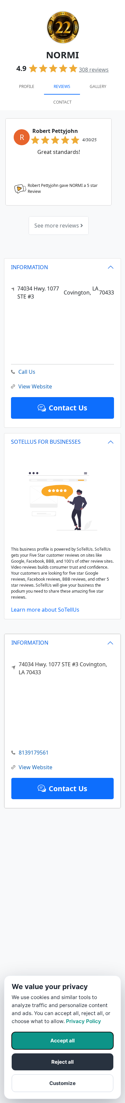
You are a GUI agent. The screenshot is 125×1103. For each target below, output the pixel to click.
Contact (62, 102)
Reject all (62, 1062)
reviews (94, 69)
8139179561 (34, 752)
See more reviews (57, 225)
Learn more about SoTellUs (45, 609)
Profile (26, 86)
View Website (35, 767)
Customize (62, 1083)
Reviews (62, 86)
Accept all (62, 1040)
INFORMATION (29, 642)
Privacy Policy (83, 1021)
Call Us (26, 371)
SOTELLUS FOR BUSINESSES (46, 441)
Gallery (98, 86)
